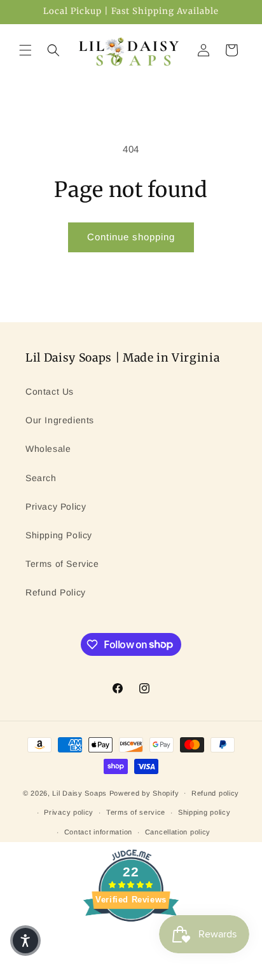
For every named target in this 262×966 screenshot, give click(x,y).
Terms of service (135, 812)
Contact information (98, 832)
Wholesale (48, 449)
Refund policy (215, 793)
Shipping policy (204, 812)
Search (41, 478)
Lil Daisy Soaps (80, 792)
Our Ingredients (59, 420)
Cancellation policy (177, 832)
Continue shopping (131, 236)
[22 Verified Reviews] (131, 944)
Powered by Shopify (144, 792)
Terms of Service (62, 564)
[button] (25, 50)
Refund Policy (55, 592)
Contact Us (49, 391)
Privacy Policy (55, 506)
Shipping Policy (58, 535)
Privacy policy (68, 812)
